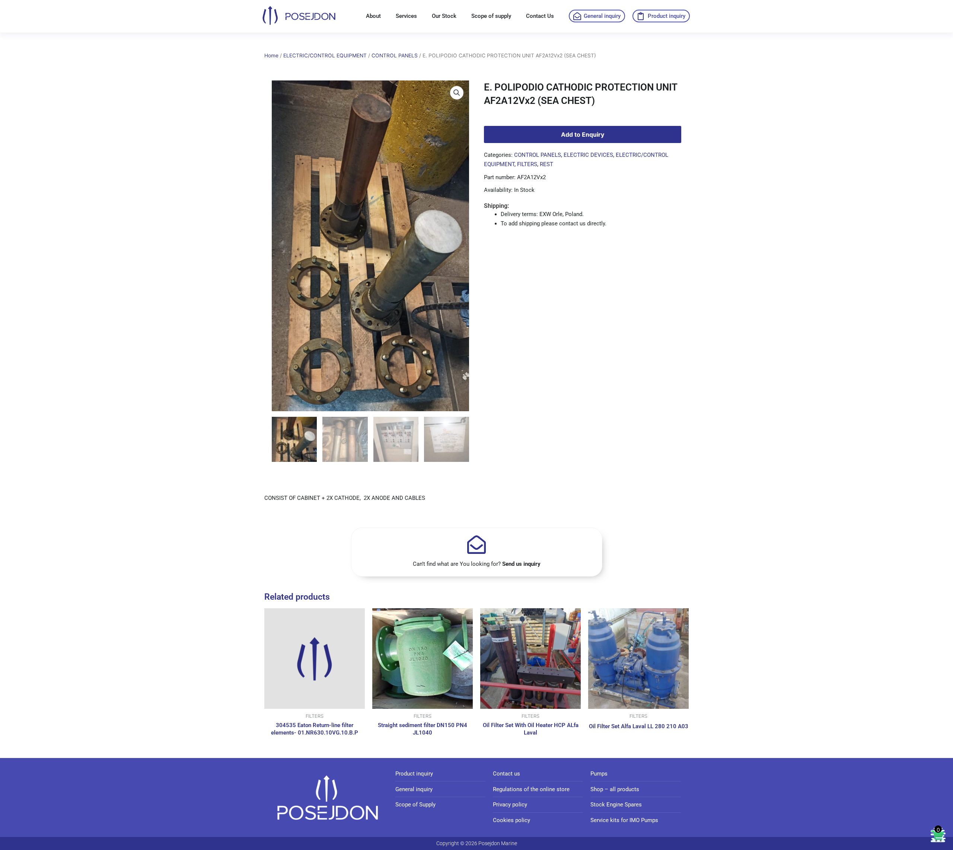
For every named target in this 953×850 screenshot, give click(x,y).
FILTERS (527, 164)
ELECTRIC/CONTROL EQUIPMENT (325, 55)
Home (271, 55)
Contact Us (540, 16)
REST (546, 164)
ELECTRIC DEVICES (588, 155)
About (373, 16)
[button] (456, 92)
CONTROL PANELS (395, 55)
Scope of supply (491, 16)
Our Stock (444, 16)
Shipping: (496, 205)
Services (406, 16)
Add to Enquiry (582, 134)
